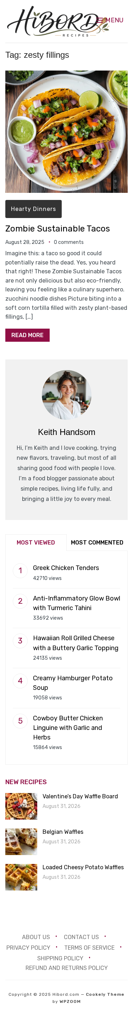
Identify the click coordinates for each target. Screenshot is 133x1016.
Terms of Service (89, 947)
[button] (110, 20)
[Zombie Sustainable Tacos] (66, 75)
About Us (36, 937)
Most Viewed (36, 542)
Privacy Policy (28, 947)
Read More (27, 335)
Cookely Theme (105, 994)
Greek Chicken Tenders (66, 568)
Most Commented (97, 542)
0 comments (69, 242)
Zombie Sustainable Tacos (57, 229)
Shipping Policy (60, 958)
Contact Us (81, 937)
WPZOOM (70, 1001)
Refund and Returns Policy (67, 968)
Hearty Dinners (33, 209)
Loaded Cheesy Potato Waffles (83, 867)
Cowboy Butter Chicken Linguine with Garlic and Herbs (68, 727)
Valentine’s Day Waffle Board (80, 796)
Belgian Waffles (63, 831)
